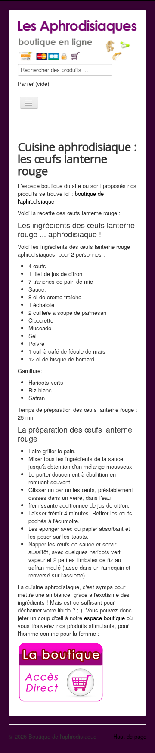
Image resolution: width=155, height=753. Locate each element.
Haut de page (129, 736)
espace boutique (104, 618)
